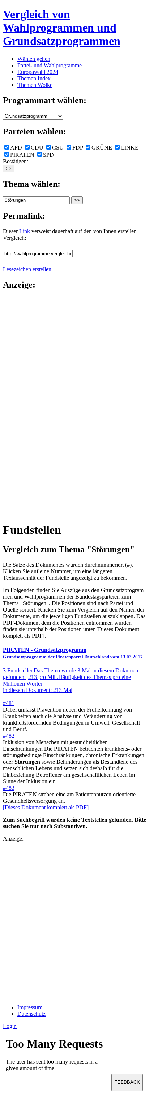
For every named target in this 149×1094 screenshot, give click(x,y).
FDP (77, 147)
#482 (8, 736)
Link (24, 231)
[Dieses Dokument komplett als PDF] (46, 807)
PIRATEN (22, 155)
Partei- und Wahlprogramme (49, 65)
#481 (8, 703)
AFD (16, 147)
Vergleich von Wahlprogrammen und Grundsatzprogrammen (61, 27)
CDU (37, 147)
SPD (48, 155)
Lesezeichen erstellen (27, 269)
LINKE (130, 147)
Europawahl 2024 (37, 72)
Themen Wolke (34, 85)
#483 (8, 788)
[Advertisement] (32, 405)
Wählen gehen (33, 59)
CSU (58, 147)
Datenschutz (31, 1014)
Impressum (29, 1007)
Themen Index (34, 78)
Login (10, 1026)
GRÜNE (101, 147)
